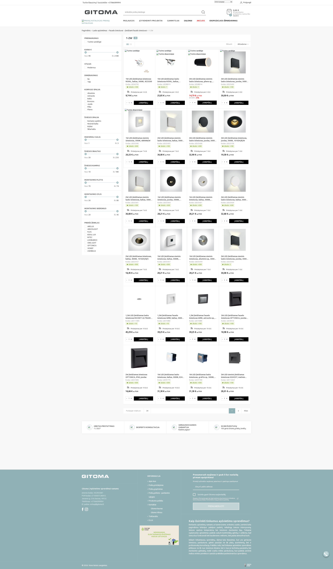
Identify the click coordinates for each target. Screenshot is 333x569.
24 (147, 411)
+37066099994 (114, 2)
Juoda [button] (89, 104)
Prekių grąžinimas (156, 489)
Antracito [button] (91, 96)
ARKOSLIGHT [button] (92, 229)
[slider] (86, 52)
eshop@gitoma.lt (97, 504)
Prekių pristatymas (156, 485)
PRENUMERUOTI (216, 506)
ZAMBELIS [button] (91, 251)
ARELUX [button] (90, 226)
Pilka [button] (89, 107)
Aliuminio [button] (91, 93)
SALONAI (188, 20)
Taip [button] (89, 82)
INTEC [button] (89, 237)
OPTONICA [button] (91, 245)
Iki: (115, 56)
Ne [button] (88, 79)
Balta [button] (89, 99)
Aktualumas (242, 44)
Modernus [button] (91, 68)
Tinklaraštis (153, 516)
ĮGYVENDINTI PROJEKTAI (150, 20)
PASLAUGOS (129, 20)
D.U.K (151, 520)
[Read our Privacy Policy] (237, 498)
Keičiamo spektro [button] (94, 121)
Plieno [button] (89, 110)
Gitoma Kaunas (157, 509)
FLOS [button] (89, 232)
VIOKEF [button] (90, 248)
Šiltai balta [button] (91, 129)
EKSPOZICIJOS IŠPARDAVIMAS (224, 20)
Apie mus (152, 481)
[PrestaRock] (247, 565)
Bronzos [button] (90, 101)
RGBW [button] (89, 126)
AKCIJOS (201, 20)
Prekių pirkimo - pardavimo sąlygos (159, 495)
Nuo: (87, 56)
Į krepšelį (143, 103)
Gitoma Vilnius (156, 512)
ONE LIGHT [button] (91, 243)
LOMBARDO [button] (92, 240)
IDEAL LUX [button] (91, 235)
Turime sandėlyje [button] (94, 42)
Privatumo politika (156, 501)
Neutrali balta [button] (92, 124)
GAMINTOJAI (173, 20)
